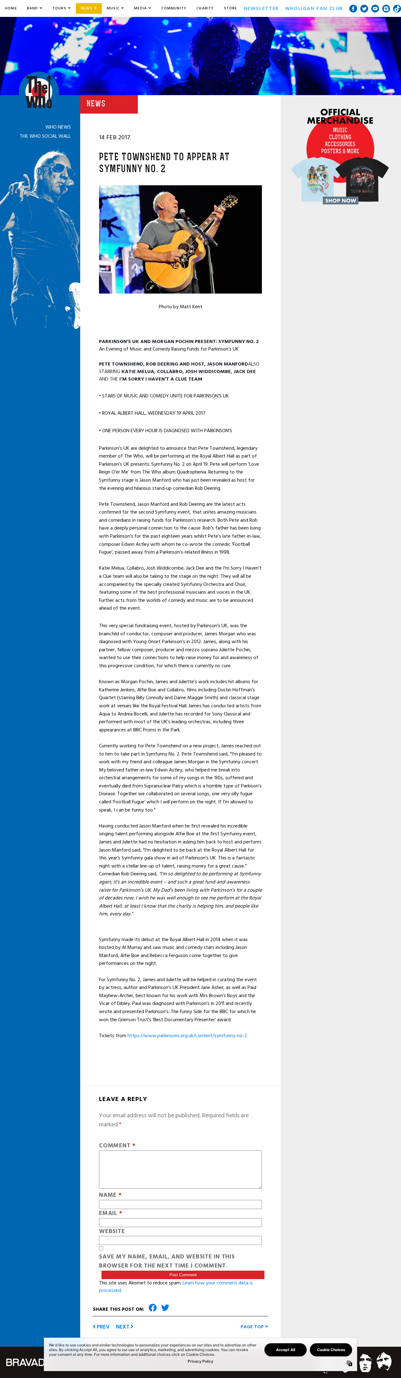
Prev (103, 1326)
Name (110, 1195)
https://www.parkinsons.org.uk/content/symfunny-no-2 (187, 1036)
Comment (117, 1145)
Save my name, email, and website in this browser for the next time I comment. (167, 1261)
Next (123, 1326)
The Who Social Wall (45, 136)
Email (110, 1213)
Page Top (253, 1326)
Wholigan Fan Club (314, 8)
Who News (58, 127)
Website (112, 1231)
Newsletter (261, 8)
